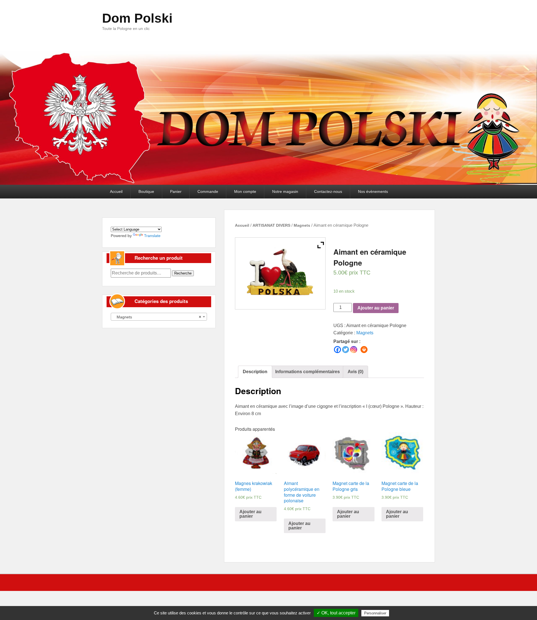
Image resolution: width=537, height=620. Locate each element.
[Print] (364, 349)
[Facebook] (337, 349)
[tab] (255, 372)
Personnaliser (375, 613)
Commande (207, 191)
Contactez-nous (328, 191)
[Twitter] (345, 349)
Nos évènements (373, 191)
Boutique (146, 191)
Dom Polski (137, 18)
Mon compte (245, 191)
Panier (176, 191)
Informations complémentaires (307, 371)
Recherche (183, 273)
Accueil (116, 191)
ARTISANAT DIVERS (271, 225)
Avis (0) (355, 371)
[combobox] (159, 317)
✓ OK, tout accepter (336, 612)
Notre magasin (285, 191)
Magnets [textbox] (157, 317)
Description (255, 371)
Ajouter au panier (375, 308)
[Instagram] (353, 349)
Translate (152, 235)
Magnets (302, 225)
